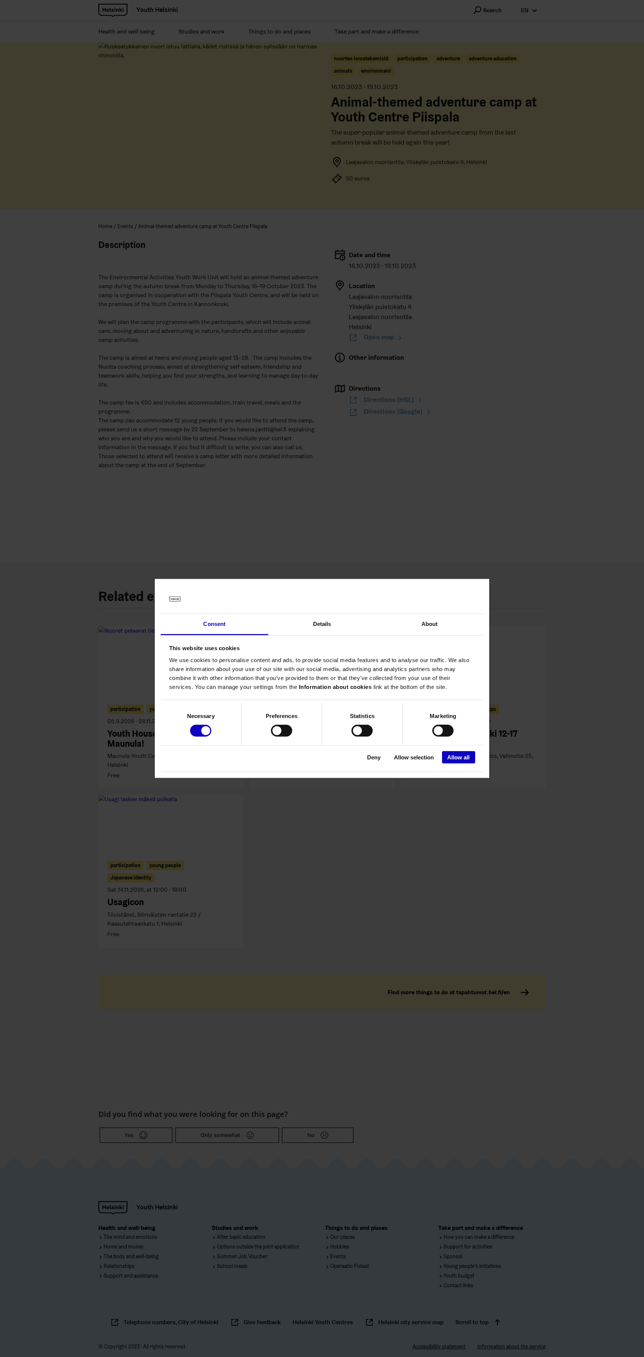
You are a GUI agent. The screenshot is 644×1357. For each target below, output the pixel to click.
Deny (374, 757)
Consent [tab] (214, 624)
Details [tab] (322, 624)
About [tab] (430, 624)
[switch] (281, 731)
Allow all (458, 757)
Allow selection (414, 757)
